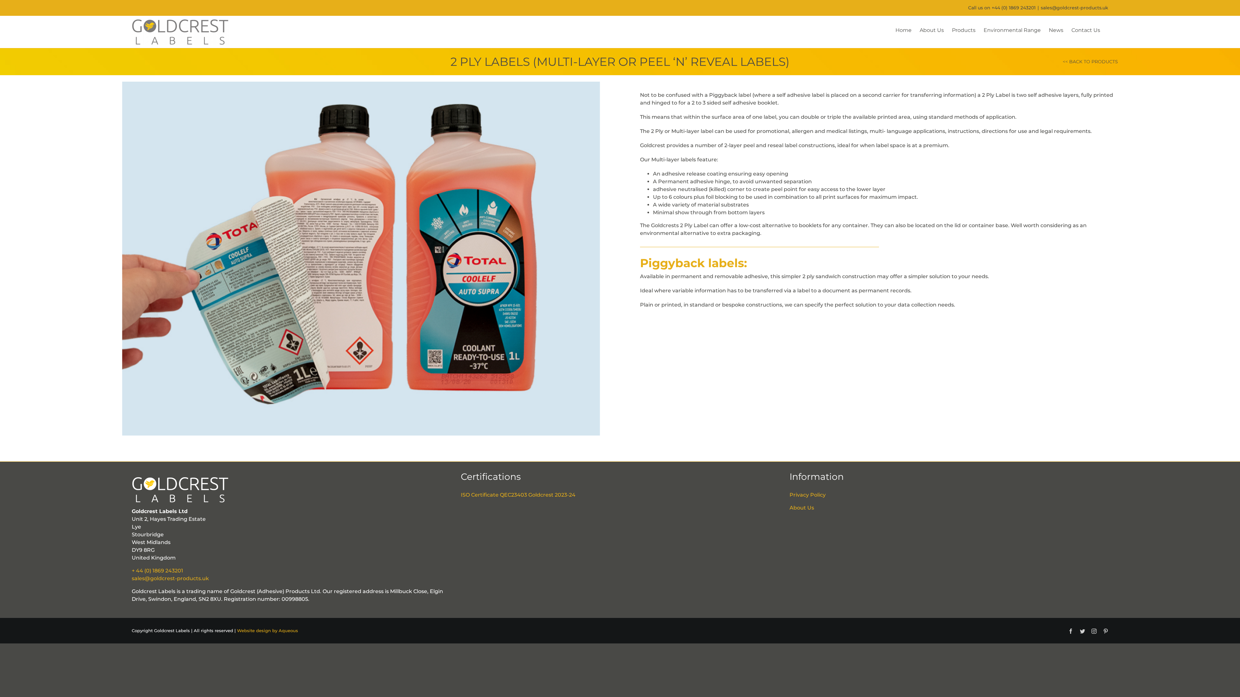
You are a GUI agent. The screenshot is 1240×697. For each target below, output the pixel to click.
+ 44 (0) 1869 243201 (157, 571)
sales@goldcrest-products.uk (1074, 8)
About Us (802, 508)
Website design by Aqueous (267, 630)
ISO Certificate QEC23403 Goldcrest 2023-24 (518, 495)
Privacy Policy (808, 495)
